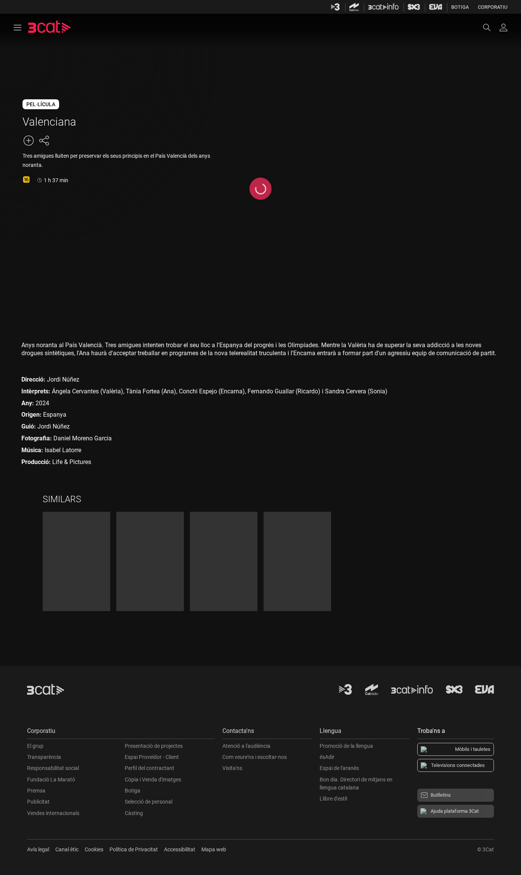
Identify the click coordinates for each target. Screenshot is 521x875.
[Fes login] (503, 27)
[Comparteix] (44, 140)
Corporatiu (492, 7)
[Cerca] (490, 27)
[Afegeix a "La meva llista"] (29, 140)
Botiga (460, 7)
